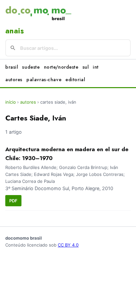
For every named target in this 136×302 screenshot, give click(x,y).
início (10, 102)
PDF (13, 200)
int (96, 67)
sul (86, 67)
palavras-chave (43, 79)
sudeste (31, 67)
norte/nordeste (61, 67)
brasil (11, 67)
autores (13, 79)
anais (14, 30)
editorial (75, 79)
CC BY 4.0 (68, 245)
